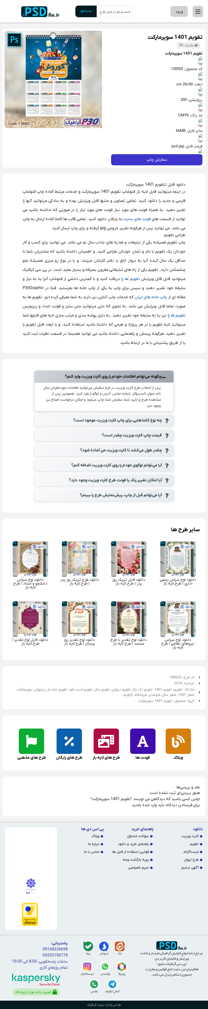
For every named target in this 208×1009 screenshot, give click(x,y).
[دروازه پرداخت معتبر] (30, 914)
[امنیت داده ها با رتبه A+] (54, 992)
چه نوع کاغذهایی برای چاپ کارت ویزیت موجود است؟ (117, 420)
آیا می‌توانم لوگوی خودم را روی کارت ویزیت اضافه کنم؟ (116, 465)
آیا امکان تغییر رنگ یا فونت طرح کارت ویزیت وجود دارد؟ (115, 480)
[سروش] (104, 946)
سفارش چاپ (157, 159)
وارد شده (149, 805)
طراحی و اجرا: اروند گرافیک (104, 1004)
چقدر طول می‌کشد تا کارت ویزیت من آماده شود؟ (121, 450)
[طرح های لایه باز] (106, 741)
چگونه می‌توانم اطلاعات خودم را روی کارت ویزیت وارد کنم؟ (113, 376)
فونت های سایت (137, 219)
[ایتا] (120, 946)
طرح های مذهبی (31, 757)
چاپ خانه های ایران (151, 297)
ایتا (120, 953)
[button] (198, 11)
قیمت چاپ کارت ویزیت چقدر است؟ (132, 435)
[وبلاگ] (178, 741)
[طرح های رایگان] (69, 741)
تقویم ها (132, 278)
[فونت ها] (142, 741)
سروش (104, 953)
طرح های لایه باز (106, 757)
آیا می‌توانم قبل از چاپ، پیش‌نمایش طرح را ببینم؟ (121, 495)
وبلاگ (178, 757)
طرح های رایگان (69, 757)
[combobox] (115, 11)
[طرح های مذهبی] (31, 741)
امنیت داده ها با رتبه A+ (33, 992)
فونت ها (142, 757)
